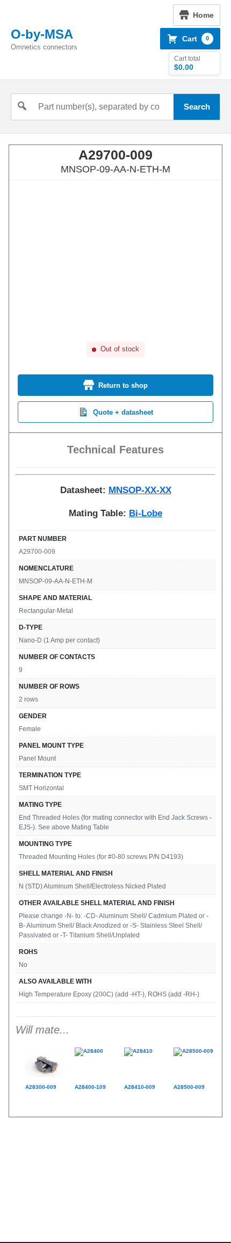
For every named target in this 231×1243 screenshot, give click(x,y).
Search (197, 106)
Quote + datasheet (123, 412)
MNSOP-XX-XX (140, 490)
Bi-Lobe (145, 513)
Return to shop (123, 385)
